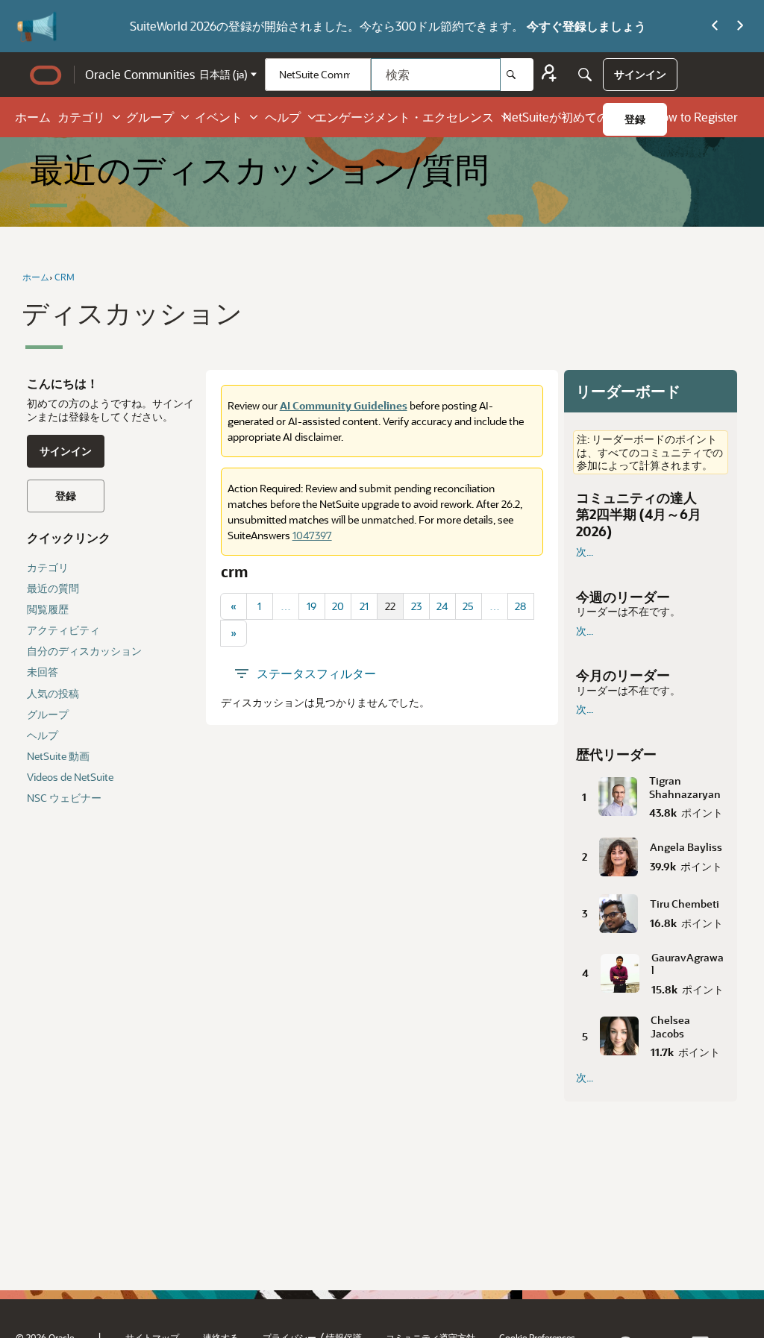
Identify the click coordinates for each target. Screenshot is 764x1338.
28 (520, 606)
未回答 (42, 672)
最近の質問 (53, 588)
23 (416, 606)
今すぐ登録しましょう (532, 26)
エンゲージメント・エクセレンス (404, 117)
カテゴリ (81, 117)
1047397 (312, 535)
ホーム (33, 117)
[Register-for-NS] (549, 75)
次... (584, 552)
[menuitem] (640, 74)
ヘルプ (283, 117)
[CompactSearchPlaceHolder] (585, 74)
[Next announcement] (740, 26)
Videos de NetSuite (70, 777)
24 (442, 606)
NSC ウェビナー (64, 798)
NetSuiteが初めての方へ (568, 117)
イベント (218, 117)
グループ (150, 117)
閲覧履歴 (48, 609)
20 (338, 606)
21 (364, 606)
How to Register (695, 117)
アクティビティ (63, 630)
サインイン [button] (66, 451)
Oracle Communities (140, 74)
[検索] (517, 74)
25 (468, 606)
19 (311, 606)
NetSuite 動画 (58, 756)
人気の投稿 (53, 693)
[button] (650, 794)
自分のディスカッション (84, 651)
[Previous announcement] (714, 26)
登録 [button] (65, 496)
